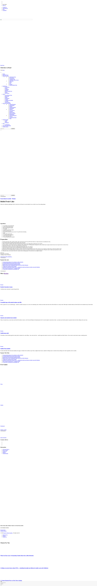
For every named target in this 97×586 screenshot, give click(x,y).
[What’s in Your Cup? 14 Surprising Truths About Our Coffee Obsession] (7, 553)
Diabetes (6, 90)
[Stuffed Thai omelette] (4, 345)
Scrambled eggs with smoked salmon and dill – (11, 302)
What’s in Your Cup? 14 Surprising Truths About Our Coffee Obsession (15, 265)
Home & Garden (6, 75)
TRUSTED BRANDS (7, 125)
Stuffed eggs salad (4, 333)
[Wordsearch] (13, 425)
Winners (4, 452)
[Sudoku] (13, 404)
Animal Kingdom (12, 104)
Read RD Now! (5, 74)
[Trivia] (13, 383)
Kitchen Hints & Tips (13, 85)
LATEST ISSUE (3, 531)
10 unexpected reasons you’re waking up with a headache (13, 262)
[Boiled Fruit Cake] (8, 221)
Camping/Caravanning (9, 100)
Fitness (6, 92)
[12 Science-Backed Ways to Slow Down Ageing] (7, 578)
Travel (4, 94)
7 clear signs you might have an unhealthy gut (11, 269)
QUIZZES (7, 122)
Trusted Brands (5, 453)
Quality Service (5, 126)
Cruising (6, 99)
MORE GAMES (3, 429)
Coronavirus (7, 87)
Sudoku (1, 405)
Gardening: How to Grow (14, 80)
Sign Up (4, 5)
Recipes (10, 84)
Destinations (7, 98)
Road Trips (7, 96)
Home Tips (11, 81)
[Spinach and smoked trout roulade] (4, 314)
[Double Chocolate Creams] (7, 283)
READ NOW (2, 530)
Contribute (4, 10)
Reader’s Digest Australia (8, 532)
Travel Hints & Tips (8, 95)
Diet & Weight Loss (8, 91)
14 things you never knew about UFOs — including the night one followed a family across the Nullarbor (21, 267)
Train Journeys (7, 102)
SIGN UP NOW (3, 437)
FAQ (3, 9)
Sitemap (4, 535)
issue (4, 70)
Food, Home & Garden (5, 198)
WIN (3, 123)
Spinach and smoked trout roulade (8, 317)
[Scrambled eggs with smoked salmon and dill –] (4, 299)
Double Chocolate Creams (6, 287)
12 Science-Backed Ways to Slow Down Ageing (11, 263)
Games (6, 120)
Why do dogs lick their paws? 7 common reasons (11, 268)
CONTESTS (7, 124)
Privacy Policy (5, 450)
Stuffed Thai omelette (5, 348)
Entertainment (11, 105)
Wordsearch (2, 426)
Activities (6, 101)
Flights (6, 97)
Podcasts (11, 109)
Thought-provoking (12, 117)
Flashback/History (12, 107)
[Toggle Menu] (0, 72)
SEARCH (13, 128)
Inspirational (11, 108)
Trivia (1, 384)
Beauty (6, 88)
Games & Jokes (5, 119)
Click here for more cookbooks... (6, 256)
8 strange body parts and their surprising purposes (11, 264)
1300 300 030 (5, 8)
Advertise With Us (6, 449)
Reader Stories (12, 112)
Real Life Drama (12, 113)
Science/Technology (13, 115)
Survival (10, 116)
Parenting (11, 111)
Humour (10, 106)
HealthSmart (5, 86)
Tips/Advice (7, 93)
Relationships (11, 114)
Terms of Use (5, 534)
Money (10, 82)
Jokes (6, 121)
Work (10, 118)
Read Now (2, 65)
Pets (10, 83)
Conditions (7, 89)
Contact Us (5, 7)
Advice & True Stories (7, 103)
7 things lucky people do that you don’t (10, 266)
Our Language (12, 110)
